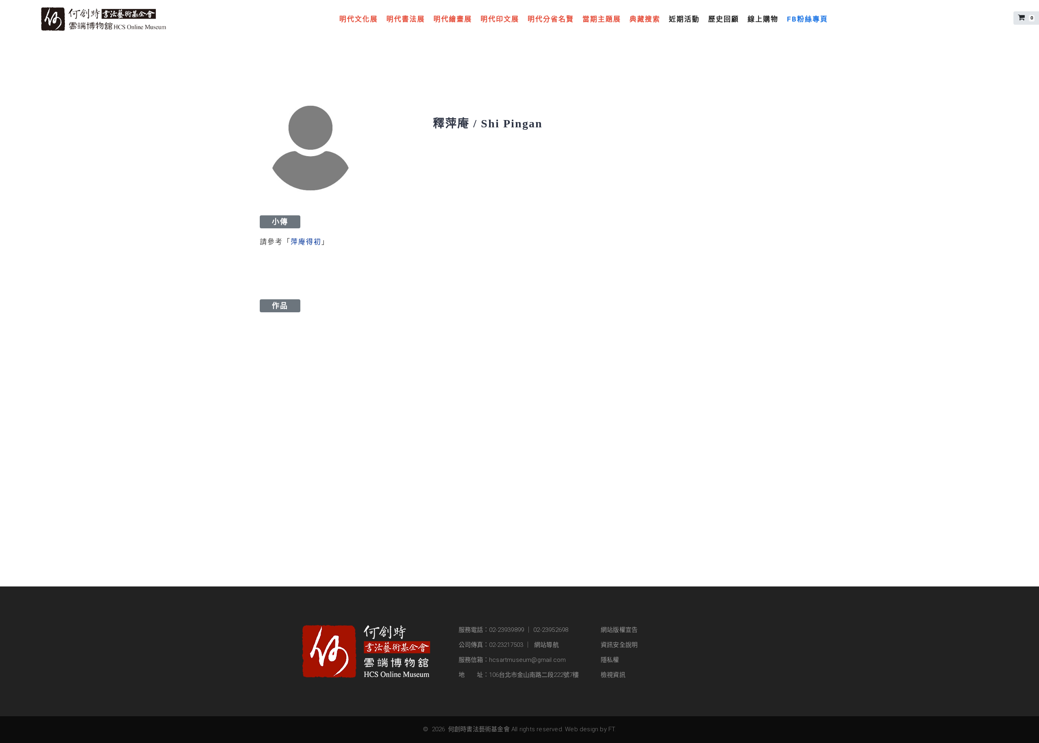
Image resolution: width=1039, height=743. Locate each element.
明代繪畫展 (452, 19)
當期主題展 (601, 19)
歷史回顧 (723, 19)
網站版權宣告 (619, 629)
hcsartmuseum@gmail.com (527, 660)
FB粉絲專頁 (807, 19)
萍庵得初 (306, 242)
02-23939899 (506, 629)
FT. (612, 729)
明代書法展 (405, 19)
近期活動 (684, 19)
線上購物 (763, 19)
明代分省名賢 (551, 19)
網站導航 (546, 645)
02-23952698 (550, 629)
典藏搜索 (644, 19)
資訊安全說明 (619, 645)
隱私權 (610, 660)
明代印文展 (500, 19)
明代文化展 (358, 19)
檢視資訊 (613, 675)
